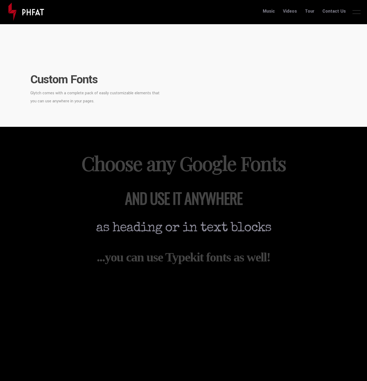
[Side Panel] (356, 11)
